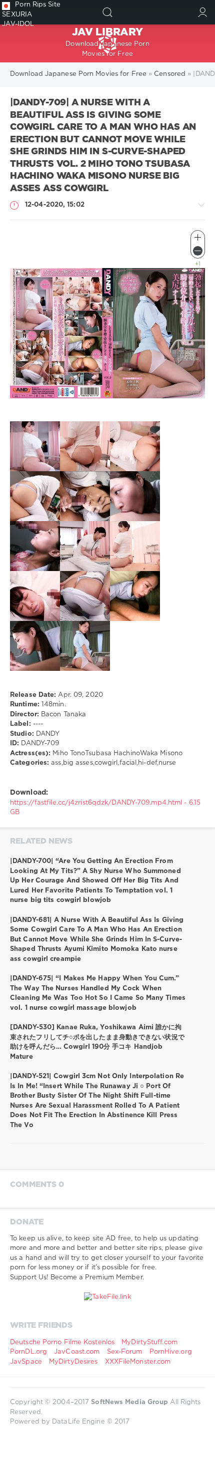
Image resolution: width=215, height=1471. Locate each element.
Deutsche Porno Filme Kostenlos (62, 1342)
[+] (197, 237)
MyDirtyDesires (73, 1362)
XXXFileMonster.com (138, 1362)
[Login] (202, 12)
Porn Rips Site (37, 4)
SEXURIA (17, 14)
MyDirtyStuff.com (150, 1342)
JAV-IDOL (18, 24)
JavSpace (26, 1362)
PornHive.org (171, 1352)
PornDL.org (28, 1352)
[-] (197, 251)
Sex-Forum (124, 1352)
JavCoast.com (77, 1352)
